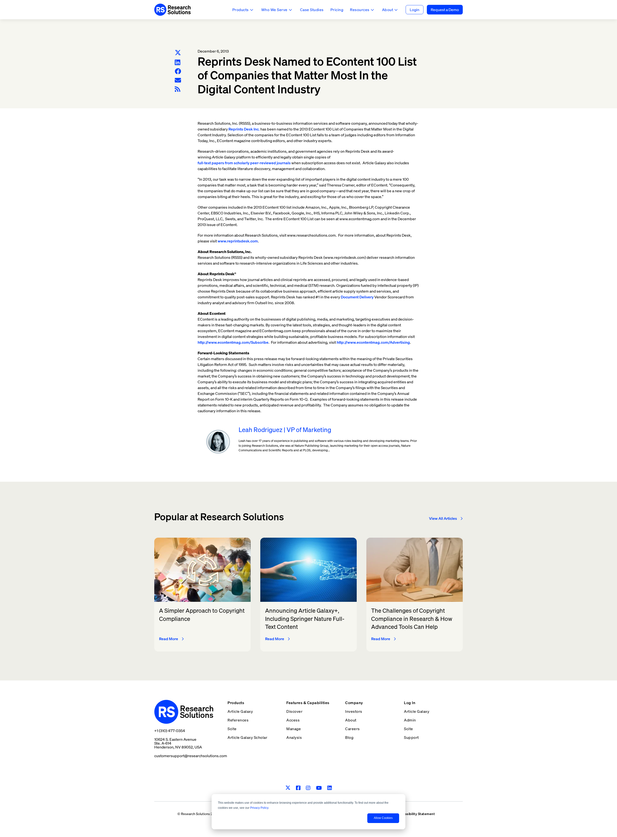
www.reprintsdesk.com (238, 241)
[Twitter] (178, 53)
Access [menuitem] (293, 720)
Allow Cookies (383, 818)
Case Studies (312, 9)
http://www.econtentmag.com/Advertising (373, 342)
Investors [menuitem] (353, 711)
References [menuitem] (238, 720)
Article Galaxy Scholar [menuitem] (247, 737)
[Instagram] (308, 787)
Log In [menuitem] (409, 702)
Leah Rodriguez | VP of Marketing (285, 430)
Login (414, 9)
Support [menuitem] (411, 737)
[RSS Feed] (177, 89)
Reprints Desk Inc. (244, 129)
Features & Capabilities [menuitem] (307, 702)
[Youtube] (319, 787)
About (387, 9)
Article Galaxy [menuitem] (240, 711)
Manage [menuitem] (293, 728)
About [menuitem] (350, 720)
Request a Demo (445, 9)
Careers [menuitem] (352, 728)
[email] (178, 80)
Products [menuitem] (236, 702)
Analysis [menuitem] (294, 737)
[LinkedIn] (177, 62)
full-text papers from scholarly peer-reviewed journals (244, 162)
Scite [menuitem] (232, 728)
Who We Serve (274, 9)
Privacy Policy (259, 808)
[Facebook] (178, 71)
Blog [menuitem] (349, 737)
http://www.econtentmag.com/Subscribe (233, 342)
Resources (359, 9)
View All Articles (443, 518)
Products (240, 9)
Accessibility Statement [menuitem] (416, 813)
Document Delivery (357, 297)
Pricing (336, 9)
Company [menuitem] (354, 702)
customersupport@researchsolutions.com (190, 756)
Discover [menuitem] (294, 711)
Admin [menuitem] (410, 720)
